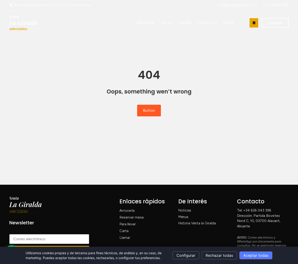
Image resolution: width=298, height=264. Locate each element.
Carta (166, 22)
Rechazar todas (219, 255)
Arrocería (145, 22)
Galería (184, 22)
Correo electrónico (25, 231)
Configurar (185, 255)
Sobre (228, 22)
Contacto (207, 22)
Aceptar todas (255, 255)
